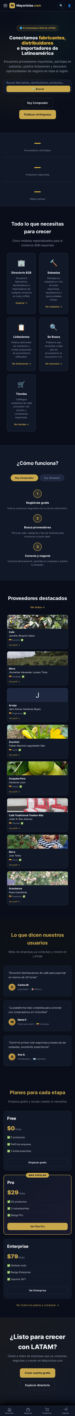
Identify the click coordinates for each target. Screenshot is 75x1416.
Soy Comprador (37, 103)
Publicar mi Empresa (37, 114)
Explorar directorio (37, 1385)
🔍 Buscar (38, 88)
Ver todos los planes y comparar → (37, 1305)
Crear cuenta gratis (37, 1373)
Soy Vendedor (52, 477)
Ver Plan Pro (37, 1226)
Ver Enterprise (37, 1290)
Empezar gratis (37, 1162)
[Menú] (5, 5)
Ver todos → (37, 607)
